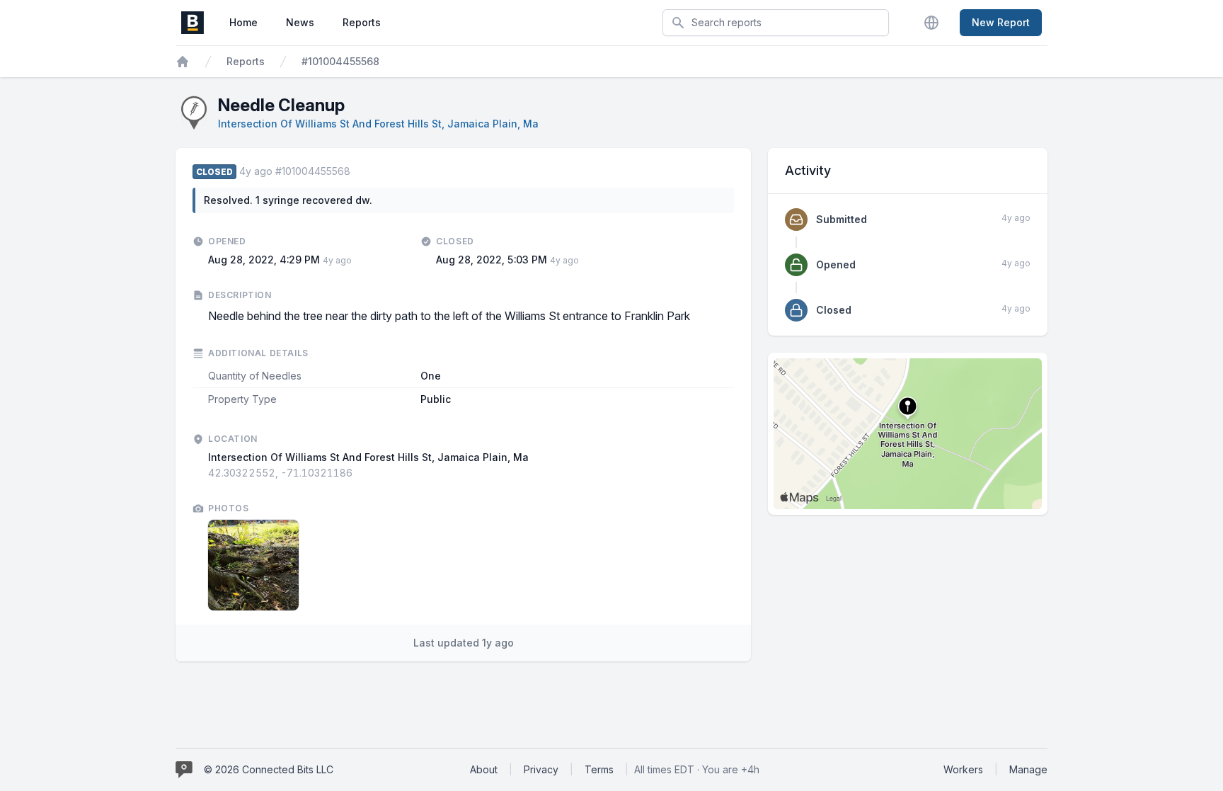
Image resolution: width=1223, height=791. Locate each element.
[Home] (183, 62)
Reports (362, 22)
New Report (1001, 22)
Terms (599, 769)
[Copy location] (359, 473)
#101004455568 (340, 61)
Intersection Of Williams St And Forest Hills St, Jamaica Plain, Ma (378, 124)
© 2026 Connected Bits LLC (268, 769)
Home (243, 22)
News (300, 22)
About (484, 769)
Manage (1028, 769)
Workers (963, 769)
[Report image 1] (253, 565)
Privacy (541, 769)
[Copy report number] (357, 171)
